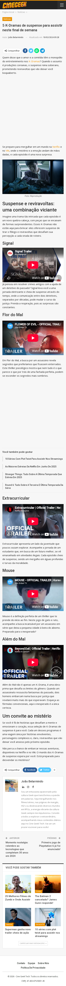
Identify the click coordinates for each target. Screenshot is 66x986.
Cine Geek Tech (23, 976)
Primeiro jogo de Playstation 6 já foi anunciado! (49, 846)
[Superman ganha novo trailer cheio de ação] (18, 917)
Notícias (7, 19)
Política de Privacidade (33, 967)
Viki (7, 150)
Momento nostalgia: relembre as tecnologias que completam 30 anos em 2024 (17, 849)
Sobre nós (43, 963)
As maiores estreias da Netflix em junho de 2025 (30, 466)
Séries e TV (40, 924)
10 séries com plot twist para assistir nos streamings (34, 459)
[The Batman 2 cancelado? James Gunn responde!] (48, 884)
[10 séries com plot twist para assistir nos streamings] (48, 917)
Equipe (31, 963)
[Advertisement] (33, 110)
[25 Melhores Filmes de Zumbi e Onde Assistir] (18, 884)
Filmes (38, 891)
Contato (21, 963)
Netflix (56, 146)
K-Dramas (34, 61)
